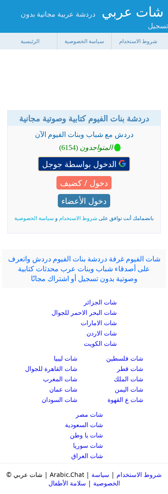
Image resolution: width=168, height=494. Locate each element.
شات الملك (128, 379)
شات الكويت (100, 343)
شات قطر (130, 368)
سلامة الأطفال (67, 483)
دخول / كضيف (84, 182)
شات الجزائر (100, 302)
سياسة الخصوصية (84, 41)
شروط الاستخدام (138, 41)
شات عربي (133, 11)
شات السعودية (84, 424)
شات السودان (60, 399)
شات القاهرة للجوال (51, 368)
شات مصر (89, 414)
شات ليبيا (66, 358)
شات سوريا (88, 445)
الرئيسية (30, 41)
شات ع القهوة (125, 399)
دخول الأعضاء (84, 200)
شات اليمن (129, 389)
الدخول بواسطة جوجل (80, 164)
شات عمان (63, 389)
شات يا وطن (86, 435)
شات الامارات (99, 322)
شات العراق (87, 455)
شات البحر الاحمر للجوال (84, 312)
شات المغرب (60, 379)
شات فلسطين (124, 358)
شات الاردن (101, 333)
